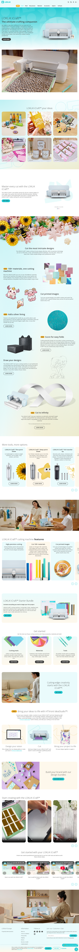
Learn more (8, 326)
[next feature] (75, 490)
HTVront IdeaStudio (17, 750)
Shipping (23, 937)
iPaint (26, 5)
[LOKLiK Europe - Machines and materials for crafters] (6, 2)
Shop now (6, 39)
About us (23, 931)
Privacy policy (24, 935)
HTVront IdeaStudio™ (25, 719)
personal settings (30, 948)
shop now (14, 662)
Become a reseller (24, 942)
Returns (22, 939)
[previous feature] (72, 490)
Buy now (6, 201)
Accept (48, 948)
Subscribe (73, 935)
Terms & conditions (25, 933)
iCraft (22, 5)
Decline (56, 948)
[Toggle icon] (68, 2)
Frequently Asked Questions (7, 931)
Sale (18, 5)
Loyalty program (24, 944)
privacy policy (71, 937)
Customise (63, 948)
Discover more (58, 779)
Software (60, 5)
